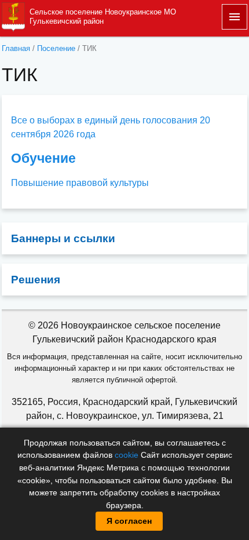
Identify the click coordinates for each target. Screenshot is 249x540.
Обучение (43, 158)
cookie (126, 454)
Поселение (56, 48)
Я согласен (129, 521)
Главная (16, 48)
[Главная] (13, 16)
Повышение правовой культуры (80, 183)
